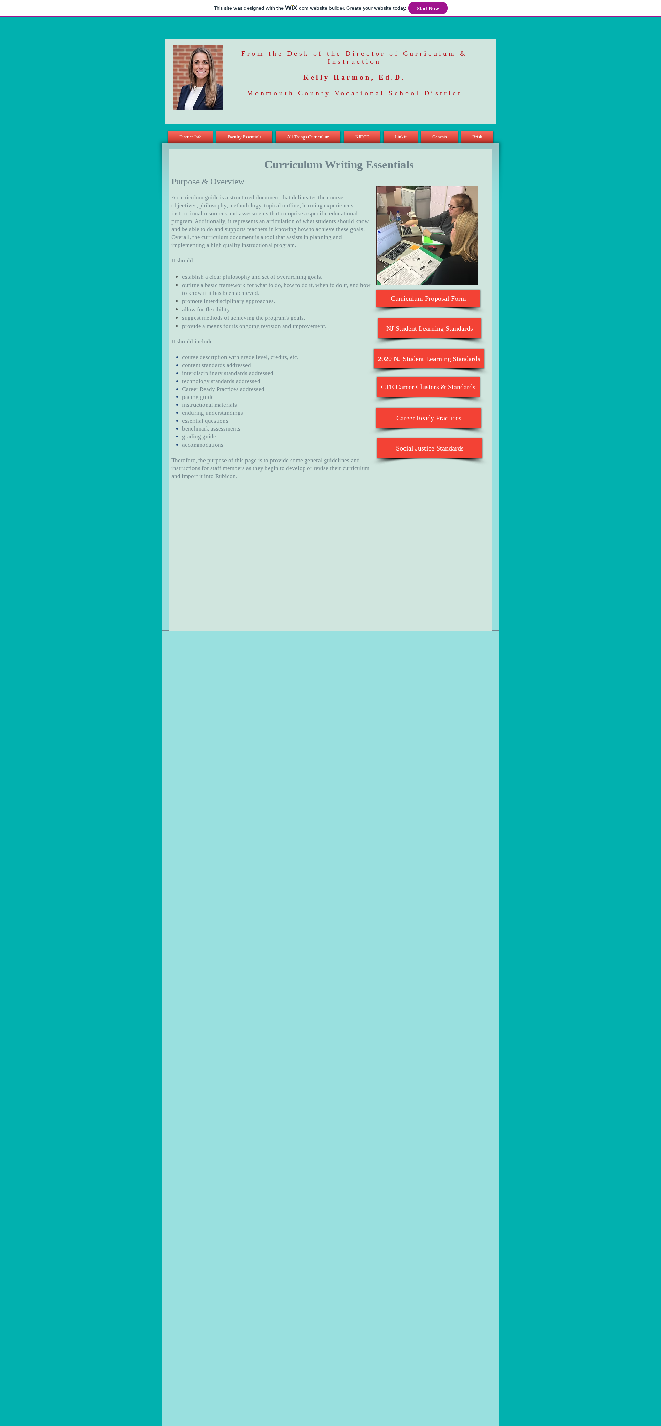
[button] (191, 137)
